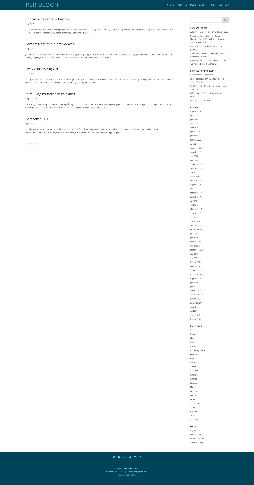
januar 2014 (195, 266)
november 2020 (197, 164)
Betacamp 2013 (37, 118)
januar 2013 (195, 286)
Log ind (193, 430)
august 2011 (195, 307)
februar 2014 (195, 262)
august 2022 (195, 152)
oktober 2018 (196, 192)
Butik (213, 5)
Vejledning (224, 5)
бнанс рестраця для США (201, 79)
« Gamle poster (31, 143)
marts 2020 (195, 176)
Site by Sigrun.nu (127, 480)
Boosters (194, 334)
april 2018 (194, 205)
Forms (193, 346)
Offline (193, 366)
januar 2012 (195, 298)
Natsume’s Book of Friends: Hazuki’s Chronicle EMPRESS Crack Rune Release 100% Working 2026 (207, 39)
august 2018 (195, 197)
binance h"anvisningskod (200, 74)
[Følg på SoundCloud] (135, 457)
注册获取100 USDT (198, 86)
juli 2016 (193, 233)
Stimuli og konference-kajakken (50, 93)
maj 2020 (194, 172)
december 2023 (196, 148)
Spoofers (194, 411)
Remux (193, 395)
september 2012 (197, 294)
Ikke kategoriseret (197, 350)
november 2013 (197, 270)
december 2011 (196, 303)
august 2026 (195, 111)
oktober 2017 (196, 209)
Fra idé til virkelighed (41, 69)
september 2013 (197, 274)
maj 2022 (194, 156)
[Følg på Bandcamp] (114, 457)
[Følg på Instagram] (130, 457)
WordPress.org (196, 442)
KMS (192, 358)
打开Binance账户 (197, 93)
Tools (192, 415)
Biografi (170, 5)
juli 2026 (193, 115)
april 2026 (194, 127)
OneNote (194, 370)
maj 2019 (194, 188)
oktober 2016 (196, 225)
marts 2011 (195, 315)
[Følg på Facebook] (140, 457)
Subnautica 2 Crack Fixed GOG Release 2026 (209, 32)
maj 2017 (194, 217)
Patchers (194, 375)
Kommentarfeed (197, 438)
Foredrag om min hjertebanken (50, 44)
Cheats (193, 338)
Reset (192, 399)
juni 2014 (194, 254)
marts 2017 (195, 221)
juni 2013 (194, 282)
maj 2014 (194, 258)
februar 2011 (195, 319)
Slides (192, 407)
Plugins (193, 387)
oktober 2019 (196, 180)
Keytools (194, 354)
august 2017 (195, 213)
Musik (193, 5)
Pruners (193, 391)
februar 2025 (195, 140)
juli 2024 (193, 144)
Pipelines (194, 383)
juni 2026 (194, 119)
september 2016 (197, 229)
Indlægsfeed (195, 434)
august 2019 (195, 184)
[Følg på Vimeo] (124, 457)
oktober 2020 (196, 168)
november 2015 (197, 246)
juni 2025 (194, 135)
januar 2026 (195, 131)
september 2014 (197, 250)
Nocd (192, 362)
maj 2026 (194, 123)
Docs (192, 342)
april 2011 (194, 311)
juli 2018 (193, 201)
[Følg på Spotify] (119, 457)
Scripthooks (195, 403)
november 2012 (197, 290)
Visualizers (194, 419)
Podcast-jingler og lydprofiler (47, 19)
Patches (193, 379)
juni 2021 (194, 160)
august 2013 (195, 278)
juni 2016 (194, 237)
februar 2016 (195, 241)
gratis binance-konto (199, 100)
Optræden (182, 5)
